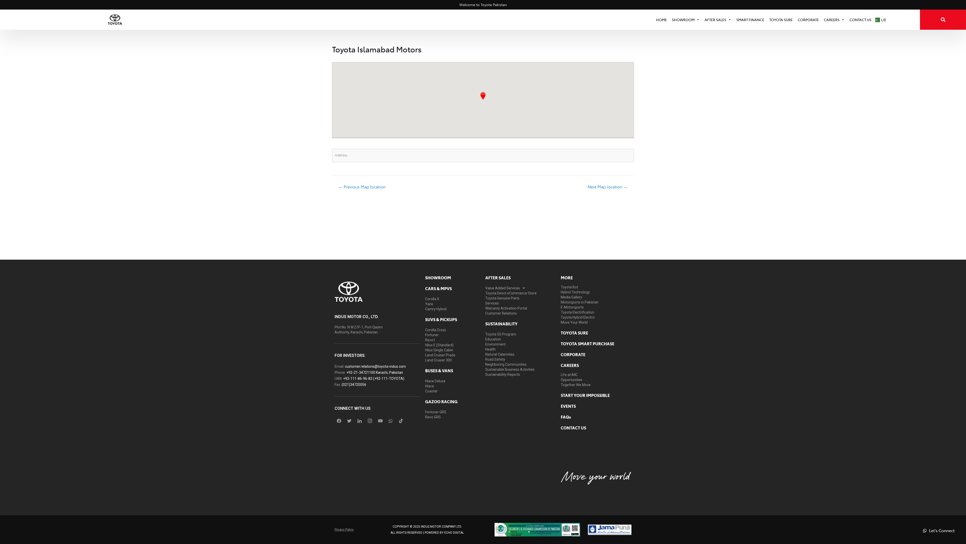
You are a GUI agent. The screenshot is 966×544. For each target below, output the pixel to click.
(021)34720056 (354, 385)
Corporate (573, 354)
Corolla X (432, 299)
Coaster (431, 391)
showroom (438, 277)
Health (490, 349)
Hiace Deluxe (435, 381)
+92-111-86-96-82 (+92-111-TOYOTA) (373, 379)
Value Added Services (502, 288)
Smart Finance (750, 19)
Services (492, 303)
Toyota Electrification (577, 312)
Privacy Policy (344, 529)
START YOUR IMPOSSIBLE (585, 395)
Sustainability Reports (502, 374)
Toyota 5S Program (500, 334)
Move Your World (574, 322)
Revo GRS (433, 417)
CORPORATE (808, 19)
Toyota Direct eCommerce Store (511, 293)
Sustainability (501, 323)
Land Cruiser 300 (438, 360)
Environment (495, 344)
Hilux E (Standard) (439, 345)
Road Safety (495, 359)
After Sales (715, 19)
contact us (573, 427)
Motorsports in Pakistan (579, 302)
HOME (661, 19)
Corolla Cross (435, 330)
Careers (831, 19)
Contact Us (860, 19)
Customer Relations (501, 313)
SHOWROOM (683, 19)
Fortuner (432, 335)
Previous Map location (362, 187)
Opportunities (571, 380)
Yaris (429, 304)
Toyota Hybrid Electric (578, 317)
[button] (483, 96)
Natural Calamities (499, 354)
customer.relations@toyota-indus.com (375, 366)
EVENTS (568, 406)
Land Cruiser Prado (440, 355)
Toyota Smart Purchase (587, 343)
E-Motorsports (572, 307)
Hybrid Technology (575, 292)
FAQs (566, 417)
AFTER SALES (498, 277)
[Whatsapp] (390, 420)
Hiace (429, 386)
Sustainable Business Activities (510, 369)
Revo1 (430, 340)
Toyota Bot (569, 287)
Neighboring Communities (506, 364)
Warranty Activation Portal (506, 308)
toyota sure (574, 332)
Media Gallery (571, 297)
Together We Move (576, 385)
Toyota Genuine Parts (502, 298)
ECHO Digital (454, 532)
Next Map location (607, 187)
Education (493, 339)
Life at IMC (569, 375)
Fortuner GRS (435, 412)
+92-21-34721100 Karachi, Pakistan (374, 372)
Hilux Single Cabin (439, 350)
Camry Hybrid (436, 309)
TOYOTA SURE (781, 19)
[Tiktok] (401, 420)
